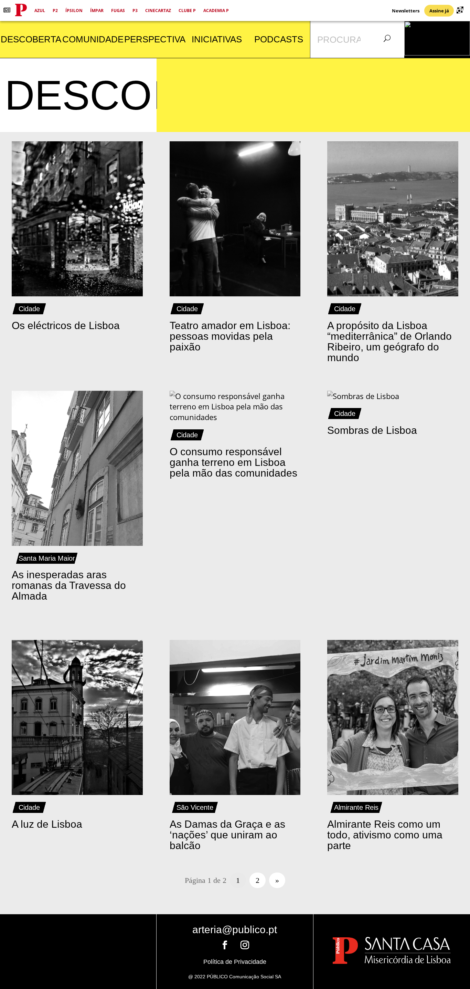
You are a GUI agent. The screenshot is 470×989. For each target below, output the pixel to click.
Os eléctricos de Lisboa (66, 325)
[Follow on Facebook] (224, 945)
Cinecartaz (158, 10)
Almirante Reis (356, 807)
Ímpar (97, 10)
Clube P (187, 10)
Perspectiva (154, 39)
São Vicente (195, 807)
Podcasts (278, 39)
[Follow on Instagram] (244, 945)
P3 (135, 10)
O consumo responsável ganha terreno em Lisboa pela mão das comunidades (233, 462)
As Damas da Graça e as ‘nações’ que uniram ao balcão (227, 834)
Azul (39, 10)
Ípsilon (74, 10)
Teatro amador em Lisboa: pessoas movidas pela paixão (230, 336)
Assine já (439, 11)
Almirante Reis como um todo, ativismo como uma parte (384, 834)
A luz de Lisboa (47, 824)
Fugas (118, 10)
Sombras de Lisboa (372, 430)
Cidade (29, 309)
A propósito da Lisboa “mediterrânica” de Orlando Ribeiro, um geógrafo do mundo (389, 341)
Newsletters (405, 11)
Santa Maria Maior (47, 558)
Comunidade (93, 39)
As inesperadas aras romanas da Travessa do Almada (69, 585)
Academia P (216, 10)
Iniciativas (217, 39)
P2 (55, 10)
